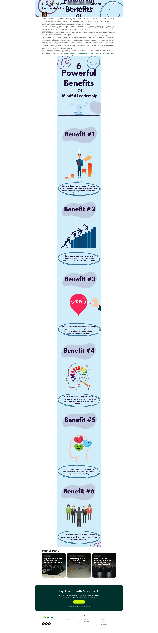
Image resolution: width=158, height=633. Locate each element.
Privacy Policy (104, 624)
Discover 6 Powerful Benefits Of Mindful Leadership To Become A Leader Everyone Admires (83, 53)
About (81, 3)
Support (102, 619)
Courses (71, 3)
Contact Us (86, 621)
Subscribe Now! (79, 602)
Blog (77, 3)
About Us (86, 619)
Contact (87, 3)
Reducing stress (46, 31)
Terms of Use (104, 621)
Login (113, 3)
